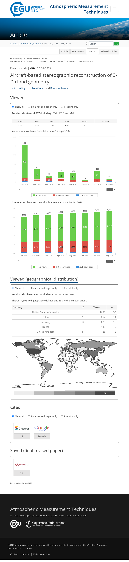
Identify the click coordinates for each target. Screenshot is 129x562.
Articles (14, 43)
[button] (87, 43)
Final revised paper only (44, 106)
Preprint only (71, 106)
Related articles (109, 51)
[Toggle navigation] (114, 9)
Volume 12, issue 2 (31, 43)
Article (64, 51)
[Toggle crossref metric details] (22, 428)
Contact (14, 554)
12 (21, 473)
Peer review (78, 51)
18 (21, 436)
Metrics (93, 51)
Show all (19, 106)
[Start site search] (116, 44)
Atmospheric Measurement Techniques (79, 9)
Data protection (41, 554)
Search (42, 436)
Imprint (26, 554)
